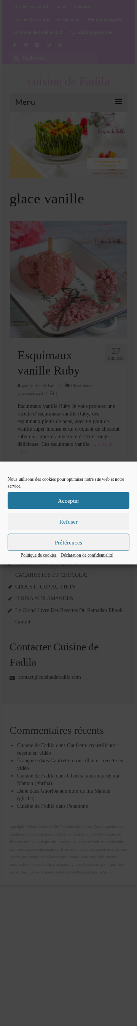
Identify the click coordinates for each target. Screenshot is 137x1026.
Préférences (68, 542)
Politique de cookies (39, 555)
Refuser (68, 521)
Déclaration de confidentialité (87, 555)
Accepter (68, 500)
